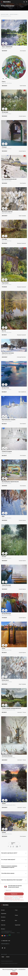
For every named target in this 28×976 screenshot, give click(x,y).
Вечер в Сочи (5, 387)
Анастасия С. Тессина (21, 712)
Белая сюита (5, 680)
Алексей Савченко (22, 116)
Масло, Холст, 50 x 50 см (6, 48)
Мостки (4, 330)
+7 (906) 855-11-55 (5, 940)
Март (3, 516)
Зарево (4, 803)
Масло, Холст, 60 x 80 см (6, 586)
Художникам (17, 924)
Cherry (3, 81)
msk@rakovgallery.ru (5, 943)
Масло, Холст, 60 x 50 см (6, 558)
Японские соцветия (7, 211)
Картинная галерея (4, 14)
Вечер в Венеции (6, 613)
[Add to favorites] (6, 43)
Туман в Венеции (6, 585)
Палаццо (4, 147)
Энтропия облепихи (7, 756)
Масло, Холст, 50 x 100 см (6, 354)
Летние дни (5, 112)
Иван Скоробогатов (22, 391)
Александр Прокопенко (21, 357)
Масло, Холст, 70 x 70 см (6, 148)
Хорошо (14, 973)
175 (17, 846)
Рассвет (4, 556)
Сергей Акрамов (23, 85)
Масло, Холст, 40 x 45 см (6, 180)
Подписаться (14, 893)
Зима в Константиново (8, 353)
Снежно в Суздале (7, 451)
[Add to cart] (3, 43)
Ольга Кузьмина (23, 50)
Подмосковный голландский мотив (11, 708)
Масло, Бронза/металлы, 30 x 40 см (8, 709)
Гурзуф (4, 832)
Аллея (3, 648)
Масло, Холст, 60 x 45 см (6, 284)
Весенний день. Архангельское (10, 481)
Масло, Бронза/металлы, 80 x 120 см (8, 805)
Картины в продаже (14, 14)
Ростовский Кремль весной (9, 179)
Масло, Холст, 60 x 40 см (6, 332)
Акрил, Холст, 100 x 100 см (7, 83)
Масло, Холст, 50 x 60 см (6, 113)
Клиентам (3, 924)
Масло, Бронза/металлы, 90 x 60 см (8, 757)
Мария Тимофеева (22, 215)
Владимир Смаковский (21, 243)
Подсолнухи (5, 282)
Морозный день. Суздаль (8, 419)
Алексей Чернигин (22, 151)
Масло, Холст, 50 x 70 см (6, 240)
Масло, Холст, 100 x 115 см (7, 681)
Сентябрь (4, 239)
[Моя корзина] (24, 2)
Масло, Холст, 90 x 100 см (6, 213)
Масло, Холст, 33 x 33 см (6, 389)
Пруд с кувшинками (7, 46)
